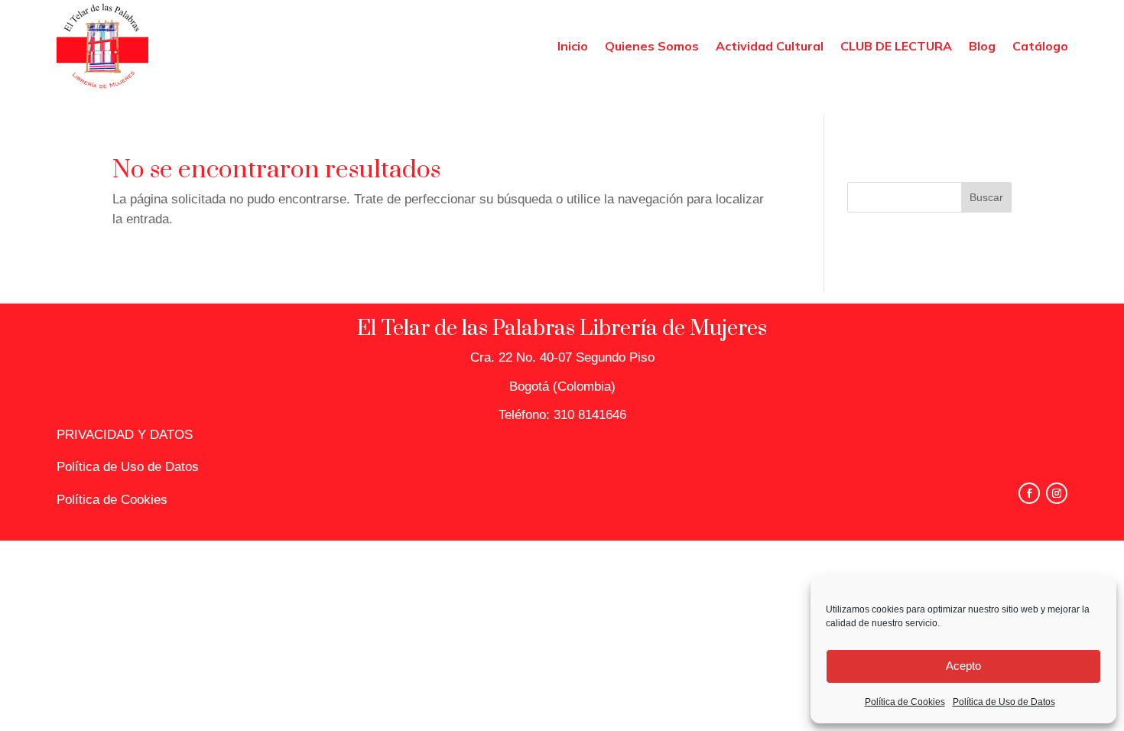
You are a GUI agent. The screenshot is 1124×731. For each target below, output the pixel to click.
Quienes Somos (652, 46)
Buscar (986, 197)
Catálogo (1040, 46)
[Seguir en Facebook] (1029, 493)
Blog (982, 46)
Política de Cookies (905, 702)
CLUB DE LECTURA (896, 46)
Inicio (572, 46)
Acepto (963, 665)
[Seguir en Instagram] (1056, 493)
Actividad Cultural (770, 46)
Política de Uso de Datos (1004, 702)
